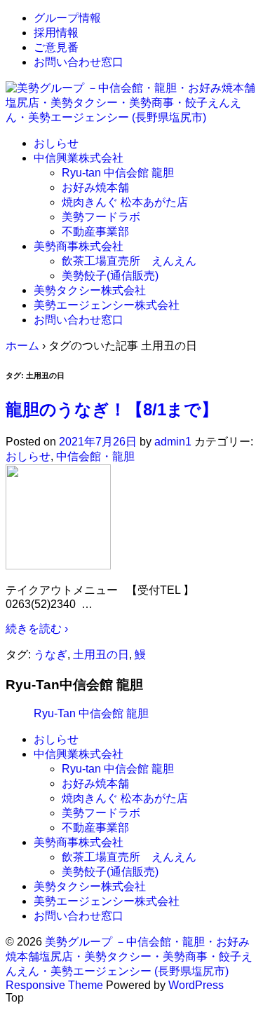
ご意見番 (56, 47)
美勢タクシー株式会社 (90, 290)
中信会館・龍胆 (95, 456)
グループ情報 (67, 18)
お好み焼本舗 (95, 187)
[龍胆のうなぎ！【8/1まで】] (58, 566)
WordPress (196, 985)
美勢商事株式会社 (78, 246)
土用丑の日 (101, 654)
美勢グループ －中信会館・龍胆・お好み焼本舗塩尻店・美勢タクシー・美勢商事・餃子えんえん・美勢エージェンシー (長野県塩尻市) (129, 956)
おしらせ (56, 143)
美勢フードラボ (101, 217)
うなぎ (50, 654)
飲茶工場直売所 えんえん (129, 261)
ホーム (22, 346)
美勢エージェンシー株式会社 (107, 305)
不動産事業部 (95, 231)
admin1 (172, 442)
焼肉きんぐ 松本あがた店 (125, 202)
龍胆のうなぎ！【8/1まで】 (112, 409)
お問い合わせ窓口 (78, 62)
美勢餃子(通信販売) (110, 276)
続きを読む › (37, 629)
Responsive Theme (54, 985)
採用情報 (56, 33)
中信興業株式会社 (78, 158)
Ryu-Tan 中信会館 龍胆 (91, 713)
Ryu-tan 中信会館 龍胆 (118, 173)
